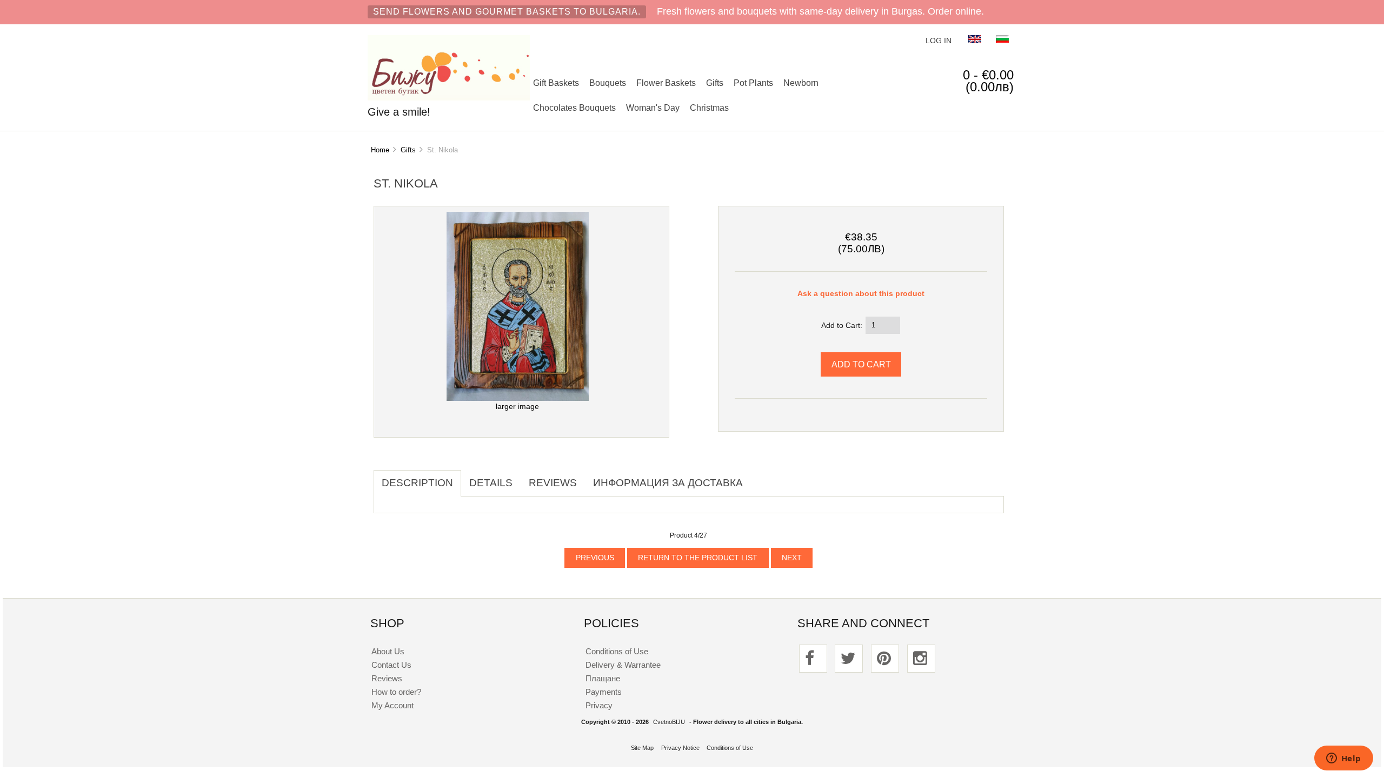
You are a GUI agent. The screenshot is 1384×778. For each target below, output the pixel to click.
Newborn (801, 83)
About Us (387, 651)
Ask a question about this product (860, 294)
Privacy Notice (680, 748)
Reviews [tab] (553, 482)
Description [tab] (417, 482)
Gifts (714, 83)
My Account (392, 705)
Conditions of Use (616, 651)
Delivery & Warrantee (623, 664)
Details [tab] (491, 482)
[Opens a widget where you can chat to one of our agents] (1343, 759)
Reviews (386, 678)
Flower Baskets (666, 83)
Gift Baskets (556, 83)
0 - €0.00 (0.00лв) (988, 81)
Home (380, 150)
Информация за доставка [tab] (668, 482)
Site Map (642, 748)
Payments (603, 691)
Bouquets (607, 83)
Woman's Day (653, 107)
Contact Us (391, 664)
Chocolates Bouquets (574, 107)
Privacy (599, 705)
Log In (939, 41)
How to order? (396, 691)
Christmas (709, 107)
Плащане (602, 678)
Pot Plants (753, 83)
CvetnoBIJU (669, 722)
